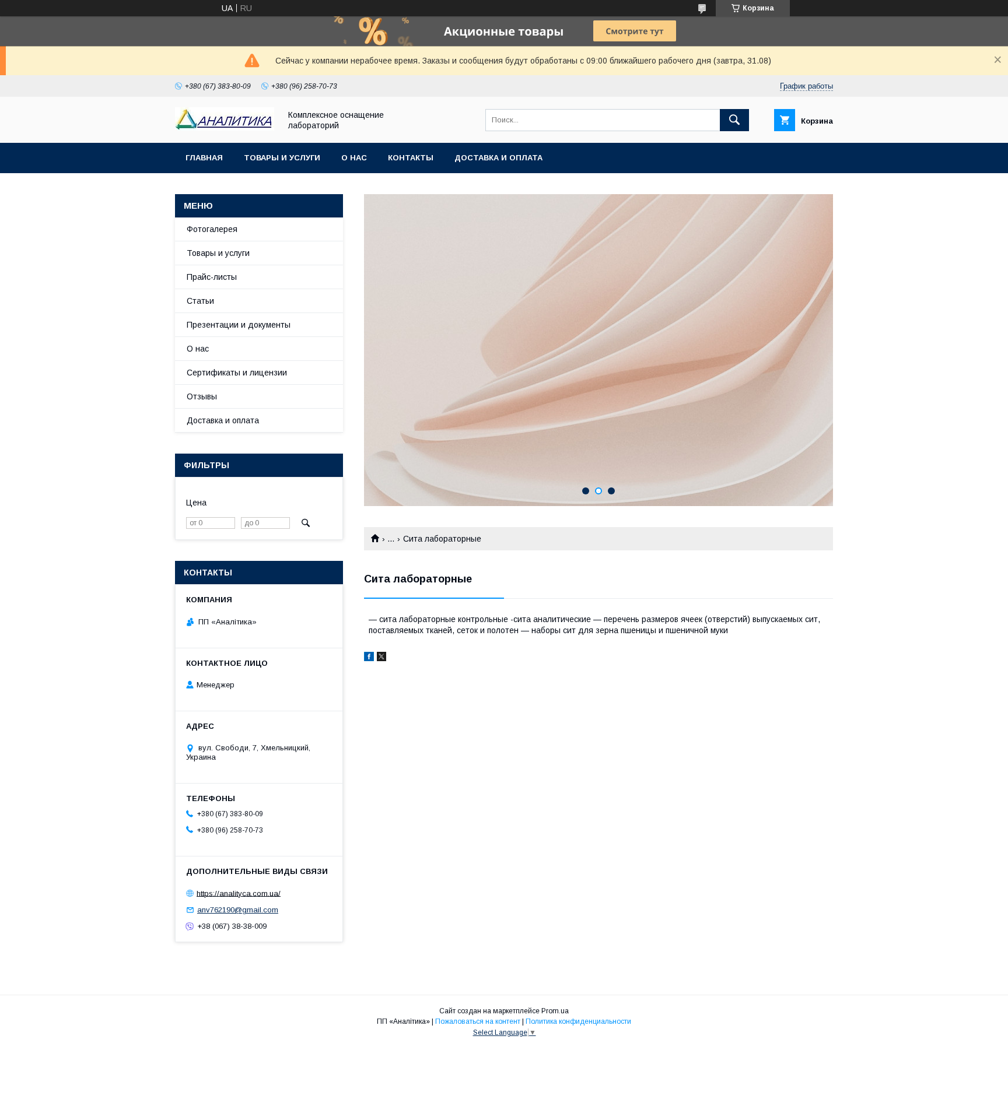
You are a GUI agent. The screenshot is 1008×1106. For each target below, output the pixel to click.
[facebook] (369, 658)
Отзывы (202, 396)
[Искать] (734, 120)
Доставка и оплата (498, 157)
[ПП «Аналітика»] (224, 127)
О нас (354, 157)
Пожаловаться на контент (477, 1021)
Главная (204, 157)
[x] (381, 658)
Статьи (200, 301)
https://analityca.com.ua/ (239, 893)
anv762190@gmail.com (237, 909)
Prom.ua (555, 1011)
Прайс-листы (212, 277)
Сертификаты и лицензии (237, 372)
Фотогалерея (212, 229)
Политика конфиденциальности (578, 1021)
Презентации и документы (238, 324)
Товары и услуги (282, 157)
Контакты (410, 157)
